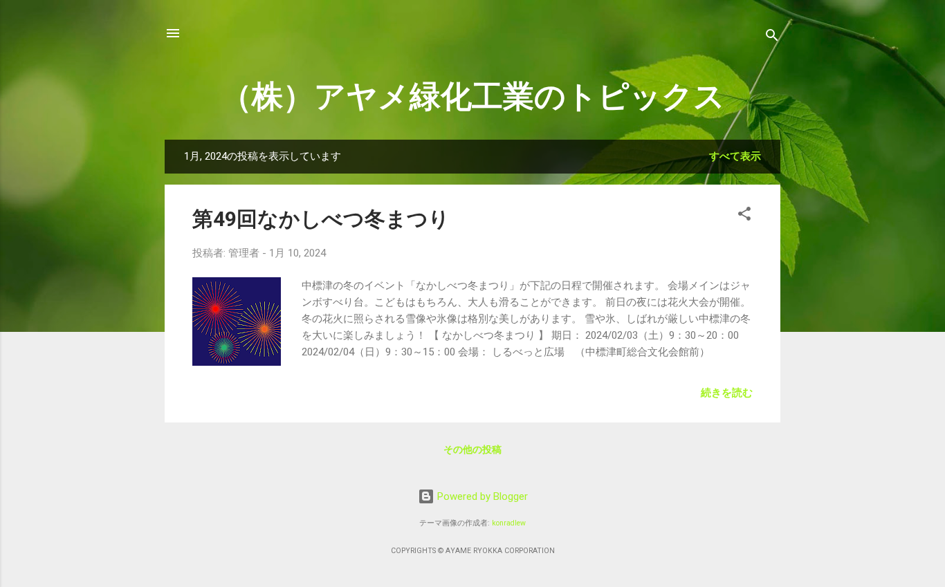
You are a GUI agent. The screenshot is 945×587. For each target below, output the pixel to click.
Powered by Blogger (481, 496)
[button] (744, 216)
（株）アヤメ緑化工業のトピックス (473, 96)
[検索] (772, 38)
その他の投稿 (472, 449)
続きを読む (727, 392)
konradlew (509, 523)
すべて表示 (735, 156)
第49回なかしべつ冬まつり (321, 219)
